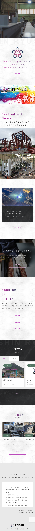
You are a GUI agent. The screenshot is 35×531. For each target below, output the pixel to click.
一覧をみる (17, 393)
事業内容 (17, 264)
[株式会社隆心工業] (17, 526)
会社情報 (17, 73)
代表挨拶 (17, 329)
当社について (17, 227)
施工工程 (17, 322)
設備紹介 (17, 315)
